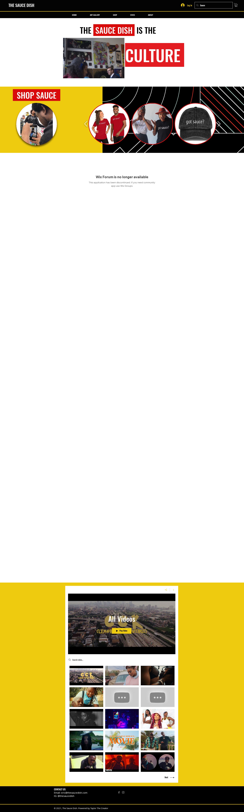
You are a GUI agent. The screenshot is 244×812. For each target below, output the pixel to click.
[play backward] (86, 123)
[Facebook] (119, 792)
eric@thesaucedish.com (74, 792)
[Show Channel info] (172, 589)
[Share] (166, 589)
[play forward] (219, 123)
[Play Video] (86, 675)
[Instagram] (123, 792)
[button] (236, 5)
